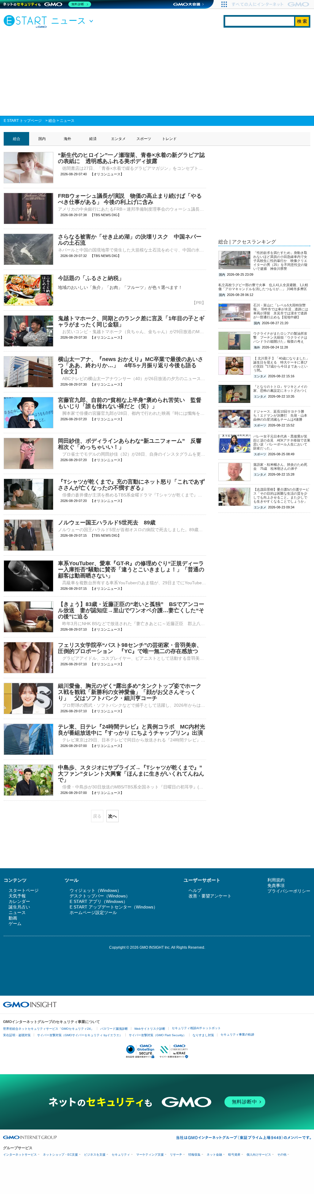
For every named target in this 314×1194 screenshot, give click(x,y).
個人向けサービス (259, 1154)
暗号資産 (234, 1154)
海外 (67, 139)
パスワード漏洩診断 (114, 1028)
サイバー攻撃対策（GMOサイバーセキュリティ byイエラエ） (79, 1035)
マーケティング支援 (150, 1154)
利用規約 (276, 879)
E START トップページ (23, 121)
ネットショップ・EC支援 (60, 1154)
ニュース (67, 121)
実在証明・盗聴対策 (17, 1035)
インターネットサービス (20, 1154)
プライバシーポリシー (288, 891)
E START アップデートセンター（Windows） (114, 906)
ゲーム (15, 923)
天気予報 (17, 895)
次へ (112, 816)
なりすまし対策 (203, 1035)
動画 (13, 918)
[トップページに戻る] (27, 21)
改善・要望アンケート (210, 895)
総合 (52, 121)
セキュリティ (121, 1154)
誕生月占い (19, 906)
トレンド (169, 139)
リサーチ (176, 1154)
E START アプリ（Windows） (99, 901)
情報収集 (194, 1154)
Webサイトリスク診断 (149, 1028)
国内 (42, 139)
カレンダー (19, 901)
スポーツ (143, 139)
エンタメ (118, 139)
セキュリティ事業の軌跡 (237, 1034)
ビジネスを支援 (94, 1154)
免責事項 (276, 885)
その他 (281, 1154)
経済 (93, 139)
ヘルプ (195, 890)
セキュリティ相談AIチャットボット (196, 1028)
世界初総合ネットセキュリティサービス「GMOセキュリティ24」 (48, 1028)
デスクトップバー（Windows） (100, 895)
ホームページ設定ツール (93, 912)
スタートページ (24, 890)
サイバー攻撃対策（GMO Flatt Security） (157, 1035)
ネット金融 (214, 1154)
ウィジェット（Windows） (95, 890)
